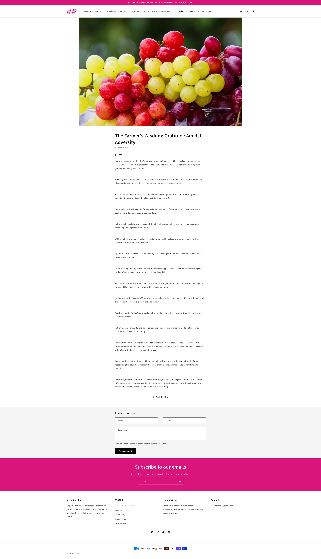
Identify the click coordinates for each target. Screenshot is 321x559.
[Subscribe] (180, 481)
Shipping (118, 510)
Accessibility (120, 515)
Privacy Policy (120, 523)
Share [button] (120, 155)
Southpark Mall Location (125, 506)
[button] (92, 11)
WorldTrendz (76, 553)
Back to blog (162, 397)
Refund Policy (120, 519)
